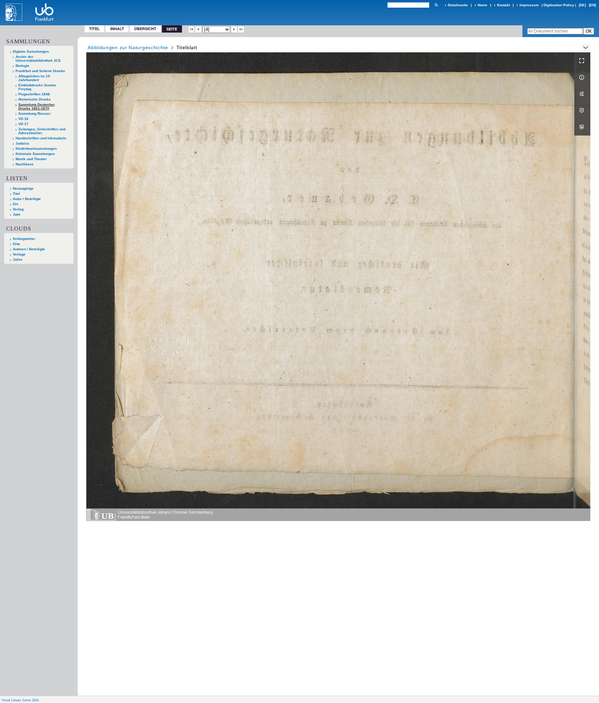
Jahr (16, 214)
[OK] (436, 5)
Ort (15, 204)
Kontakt (503, 5)
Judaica (22, 143)
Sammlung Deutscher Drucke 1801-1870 (36, 106)
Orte (16, 244)
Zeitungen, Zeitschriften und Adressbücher (42, 131)
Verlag (18, 209)
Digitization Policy (559, 5)
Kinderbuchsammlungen (36, 148)
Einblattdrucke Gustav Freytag (37, 87)
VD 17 (23, 124)
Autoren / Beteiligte (29, 249)
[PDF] (582, 110)
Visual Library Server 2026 (20, 700)
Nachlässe (25, 164)
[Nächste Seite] (234, 29)
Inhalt (117, 28)
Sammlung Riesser (34, 113)
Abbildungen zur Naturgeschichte (128, 47)
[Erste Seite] (191, 29)
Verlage (19, 254)
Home (482, 5)
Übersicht (145, 28)
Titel (94, 28)
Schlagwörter (24, 239)
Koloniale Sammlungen (35, 154)
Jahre (18, 259)
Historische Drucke (34, 99)
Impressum (529, 5)
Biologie (22, 66)
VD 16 (23, 119)
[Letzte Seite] (240, 29)
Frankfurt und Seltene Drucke (40, 71)
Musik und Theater (31, 159)
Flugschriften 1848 (34, 94)
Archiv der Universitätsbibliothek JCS (38, 58)
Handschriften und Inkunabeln (41, 138)
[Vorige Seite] (198, 29)
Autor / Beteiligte (27, 199)
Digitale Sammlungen (31, 51)
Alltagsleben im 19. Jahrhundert (34, 78)
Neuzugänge (23, 188)
